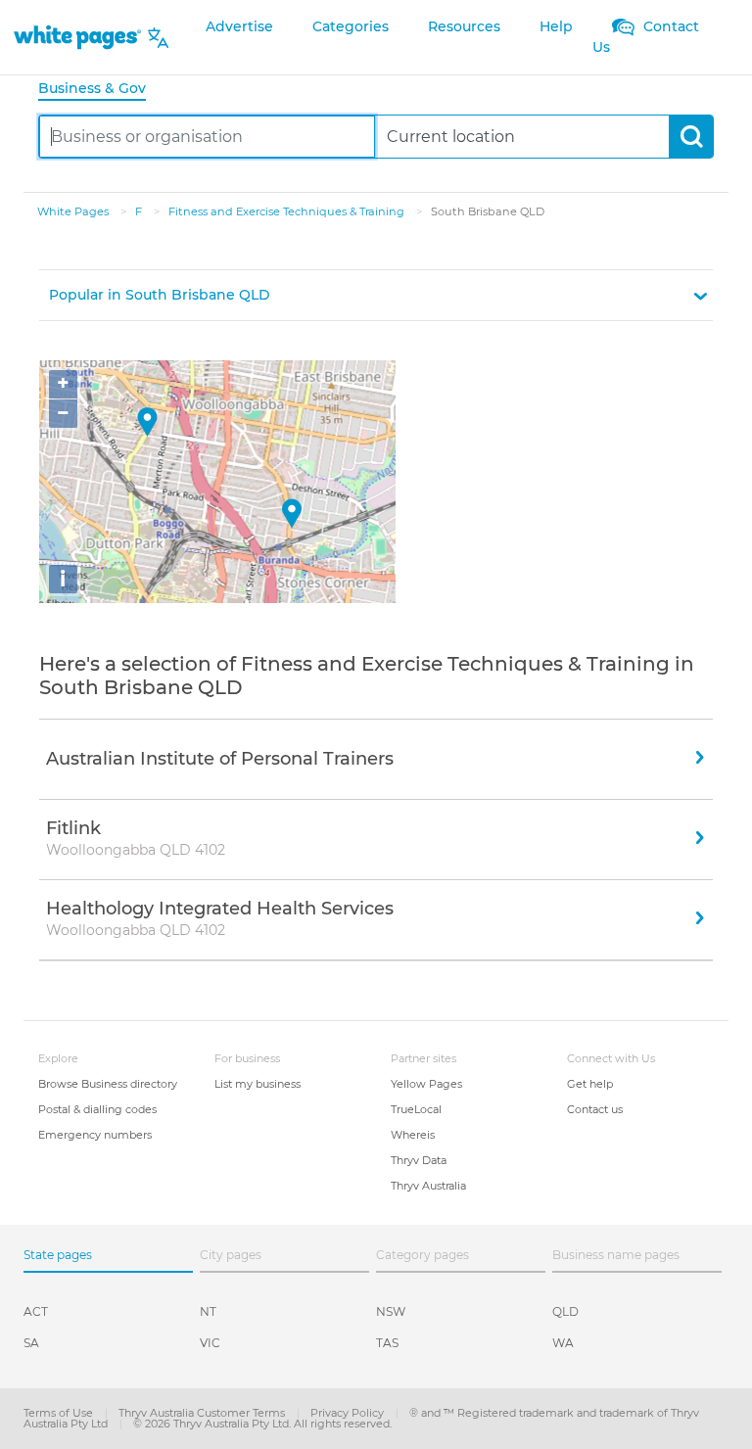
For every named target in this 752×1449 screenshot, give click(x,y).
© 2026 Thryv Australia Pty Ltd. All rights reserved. (262, 1423)
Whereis (413, 1135)
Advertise (239, 26)
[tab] (100, 89)
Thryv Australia (428, 1185)
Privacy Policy (348, 1413)
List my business (257, 1084)
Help (556, 26)
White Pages (74, 211)
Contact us (595, 1109)
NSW (390, 1311)
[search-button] (691, 137)
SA (31, 1342)
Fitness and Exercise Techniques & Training (287, 211)
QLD (565, 1311)
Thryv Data (418, 1160)
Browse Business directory (107, 1084)
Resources (464, 26)
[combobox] (207, 137)
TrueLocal (416, 1109)
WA (563, 1342)
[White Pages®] (77, 38)
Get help (590, 1084)
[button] (376, 295)
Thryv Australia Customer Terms (203, 1413)
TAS (387, 1342)
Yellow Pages (426, 1084)
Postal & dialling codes (97, 1109)
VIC (210, 1342)
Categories (350, 26)
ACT (36, 1311)
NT (208, 1311)
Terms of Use (60, 1413)
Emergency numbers (95, 1135)
